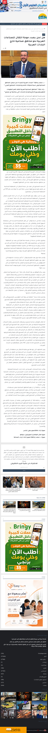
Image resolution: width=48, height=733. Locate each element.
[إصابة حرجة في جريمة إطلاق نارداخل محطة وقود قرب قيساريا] (38, 504)
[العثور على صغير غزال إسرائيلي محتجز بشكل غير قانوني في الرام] (24, 504)
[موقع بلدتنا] (42, 16)
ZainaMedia (29, 730)
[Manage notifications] (45, 730)
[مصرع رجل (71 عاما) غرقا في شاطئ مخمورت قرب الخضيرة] (39, 705)
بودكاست (43, 665)
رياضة (44, 674)
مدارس (44, 682)
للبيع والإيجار (43, 677)
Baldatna (35, 730)
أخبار (37, 29)
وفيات (44, 685)
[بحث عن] (46, 21)
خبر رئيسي (43, 671)
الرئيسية (41, 29)
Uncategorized (42, 653)
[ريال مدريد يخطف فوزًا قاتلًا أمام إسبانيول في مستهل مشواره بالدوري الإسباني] (8, 714)
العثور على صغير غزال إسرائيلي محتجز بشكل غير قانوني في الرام (24, 510)
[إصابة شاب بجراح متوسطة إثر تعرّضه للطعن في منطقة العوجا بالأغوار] (8, 705)
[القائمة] (1, 21)
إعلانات (44, 662)
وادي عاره (42, 659)
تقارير (45, 668)
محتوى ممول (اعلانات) (40, 679)
